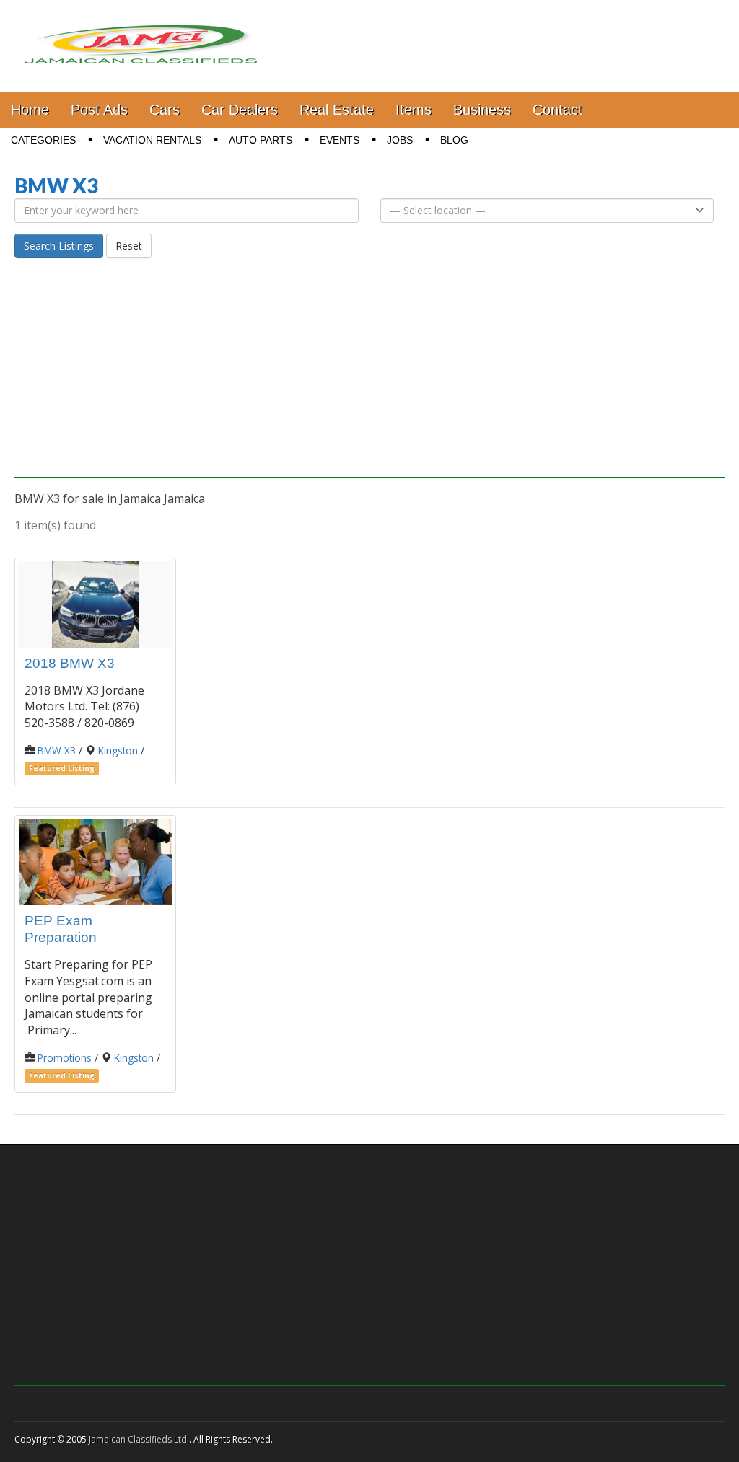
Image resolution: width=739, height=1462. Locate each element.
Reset (128, 245)
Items (413, 110)
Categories (43, 140)
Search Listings (59, 245)
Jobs (400, 140)
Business (482, 110)
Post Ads (99, 110)
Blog (454, 140)
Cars (164, 110)
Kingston (118, 750)
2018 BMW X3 (70, 663)
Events (339, 140)
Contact (557, 110)
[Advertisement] (369, 377)
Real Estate (336, 110)
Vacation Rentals (152, 140)
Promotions (65, 1058)
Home (30, 110)
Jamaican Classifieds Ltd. (139, 1439)
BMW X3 (57, 750)
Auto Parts (260, 140)
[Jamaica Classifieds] (140, 35)
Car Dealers (239, 110)
